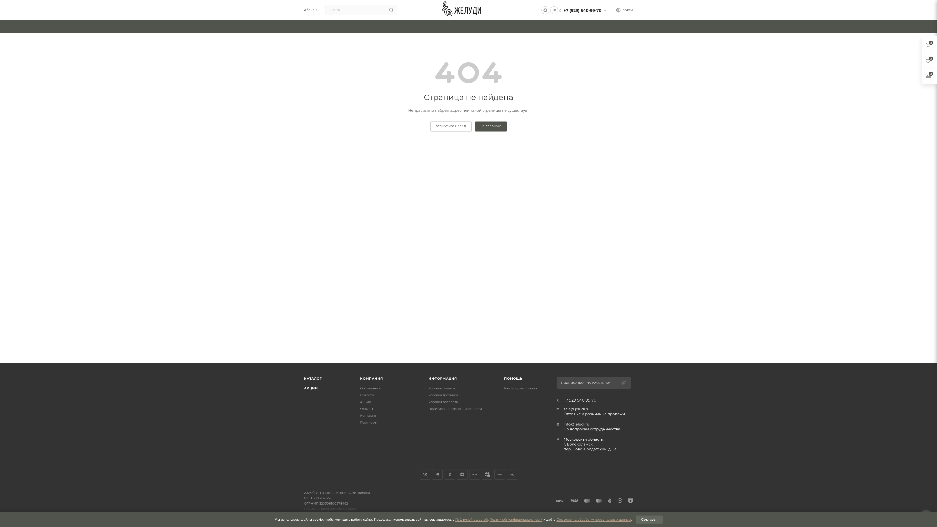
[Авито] (487, 474)
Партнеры (368, 422)
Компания (371, 378)
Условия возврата (443, 402)
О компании (370, 388)
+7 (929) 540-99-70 (582, 10)
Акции (311, 388)
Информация (442, 378)
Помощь (513, 378)
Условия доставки (443, 395)
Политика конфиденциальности (455, 409)
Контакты (368, 415)
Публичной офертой (471, 519)
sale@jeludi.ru (577, 409)
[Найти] (391, 10)
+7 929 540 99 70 (580, 400)
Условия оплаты (441, 388)
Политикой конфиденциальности (516, 519)
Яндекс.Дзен (462, 474)
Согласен (649, 519)
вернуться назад (451, 126)
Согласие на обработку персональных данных (594, 519)
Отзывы (366, 409)
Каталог (313, 378)
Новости (367, 395)
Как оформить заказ (520, 388)
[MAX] (545, 10)
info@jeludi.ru (576, 424)
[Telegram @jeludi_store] (554, 10)
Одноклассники (450, 474)
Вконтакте (425, 474)
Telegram (437, 474)
